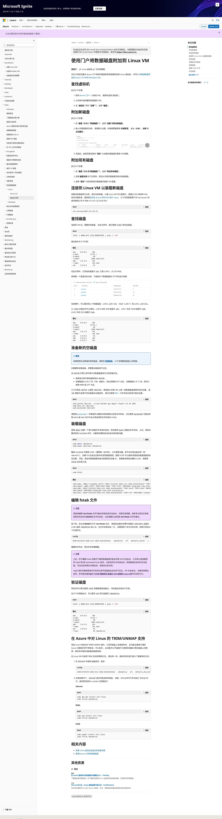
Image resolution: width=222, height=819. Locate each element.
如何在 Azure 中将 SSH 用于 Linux (104, 197)
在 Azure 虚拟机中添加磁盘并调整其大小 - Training (90, 775)
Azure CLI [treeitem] (14, 194)
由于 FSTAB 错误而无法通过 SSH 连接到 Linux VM (111, 574)
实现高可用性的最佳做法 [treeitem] (15, 143)
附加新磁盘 (193, 50)
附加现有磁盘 (194, 53)
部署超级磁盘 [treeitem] (11, 130)
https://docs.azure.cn (126, 52)
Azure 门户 (84, 95)
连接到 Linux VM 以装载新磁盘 (200, 56)
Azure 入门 (214, 26)
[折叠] (34, 40)
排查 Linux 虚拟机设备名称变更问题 (90, 750)
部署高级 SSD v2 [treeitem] (12, 134)
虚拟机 (88, 42)
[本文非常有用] (204, 82)
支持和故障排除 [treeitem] (10, 274)
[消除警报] (217, 4)
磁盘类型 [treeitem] (9, 113)
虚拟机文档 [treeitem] (9, 50)
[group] (111, 488)
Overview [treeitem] (8, 54)
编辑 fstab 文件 (194, 68)
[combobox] (18, 45)
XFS (116, 393)
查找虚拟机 (193, 47)
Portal (203, 26)
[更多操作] (149, 43)
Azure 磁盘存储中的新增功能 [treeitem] (17, 126)
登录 (217, 20)
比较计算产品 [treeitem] (9, 58)
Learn (74, 42)
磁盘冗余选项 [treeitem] (11, 122)
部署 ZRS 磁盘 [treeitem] (11, 139)
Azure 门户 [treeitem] (14, 198)
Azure (81, 42)
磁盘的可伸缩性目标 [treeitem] (13, 160)
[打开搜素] (212, 20)
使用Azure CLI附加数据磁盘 (87, 753)
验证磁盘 (192, 71)
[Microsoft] (4, 20)
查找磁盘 (192, 59)
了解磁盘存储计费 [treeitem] (12, 118)
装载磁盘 (109, 361)
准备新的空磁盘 (194, 62)
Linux (96, 42)
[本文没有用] (207, 82)
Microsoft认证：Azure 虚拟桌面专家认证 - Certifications (92, 785)
